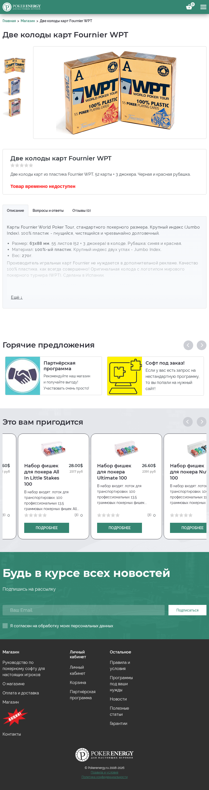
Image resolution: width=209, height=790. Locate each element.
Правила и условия (104, 772)
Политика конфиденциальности (105, 777)
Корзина (78, 682)
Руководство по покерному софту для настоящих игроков (24, 668)
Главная (9, 21)
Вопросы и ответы (48, 210)
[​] (29, 718)
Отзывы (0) (81, 210)
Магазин (28, 21)
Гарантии (118, 723)
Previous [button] (188, 345)
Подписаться (187, 610)
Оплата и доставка (21, 693)
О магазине (13, 683)
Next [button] (201, 345)
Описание (15, 210)
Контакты (12, 734)
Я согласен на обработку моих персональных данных (61, 625)
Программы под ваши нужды (121, 683)
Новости (118, 699)
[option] (15, 61)
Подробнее (47, 528)
